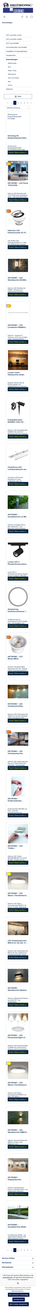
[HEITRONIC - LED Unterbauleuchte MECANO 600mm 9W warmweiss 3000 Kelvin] (18, 739)
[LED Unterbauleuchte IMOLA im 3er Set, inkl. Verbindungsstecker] (18, 928)
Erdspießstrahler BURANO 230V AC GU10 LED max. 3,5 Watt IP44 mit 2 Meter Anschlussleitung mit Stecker (17, 421)
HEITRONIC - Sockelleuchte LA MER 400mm (17, 515)
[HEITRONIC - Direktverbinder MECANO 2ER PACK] (18, 786)
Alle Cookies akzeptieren (19, 1304)
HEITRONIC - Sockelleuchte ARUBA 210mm (17, 1226)
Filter (19, 96)
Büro (9, 67)
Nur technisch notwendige (18, 1295)
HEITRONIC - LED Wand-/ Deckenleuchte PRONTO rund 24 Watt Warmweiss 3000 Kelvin (18, 1084)
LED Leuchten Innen (14, 35)
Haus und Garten (13, 78)
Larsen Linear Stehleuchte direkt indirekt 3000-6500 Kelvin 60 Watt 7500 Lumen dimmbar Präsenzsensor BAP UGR (17, 373)
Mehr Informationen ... (18, 1291)
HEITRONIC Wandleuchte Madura (17, 989)
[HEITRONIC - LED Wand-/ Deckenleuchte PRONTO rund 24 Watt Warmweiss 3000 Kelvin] (18, 1070)
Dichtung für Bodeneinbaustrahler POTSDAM (17, 137)
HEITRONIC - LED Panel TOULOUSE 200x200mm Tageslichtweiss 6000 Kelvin (18, 184)
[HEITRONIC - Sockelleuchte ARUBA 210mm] (18, 1212)
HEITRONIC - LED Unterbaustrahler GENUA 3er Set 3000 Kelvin (17, 705)
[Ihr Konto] (26, 17)
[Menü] (4, 17)
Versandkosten (8, 1277)
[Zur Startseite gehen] (18, 7)
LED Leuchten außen (14, 39)
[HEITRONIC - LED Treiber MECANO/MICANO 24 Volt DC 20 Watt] (18, 833)
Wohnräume (12, 74)
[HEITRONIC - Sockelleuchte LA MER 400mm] (18, 502)
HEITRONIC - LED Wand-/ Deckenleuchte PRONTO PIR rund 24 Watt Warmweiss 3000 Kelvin (18, 894)
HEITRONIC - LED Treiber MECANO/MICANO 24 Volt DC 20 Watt (17, 847)
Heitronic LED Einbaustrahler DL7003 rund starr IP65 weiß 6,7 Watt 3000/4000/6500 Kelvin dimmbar (18, 231)
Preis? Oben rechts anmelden (18, 153)
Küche (10, 85)
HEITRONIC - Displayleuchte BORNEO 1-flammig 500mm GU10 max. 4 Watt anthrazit (17, 1178)
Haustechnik (11, 55)
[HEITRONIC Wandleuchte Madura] (18, 975)
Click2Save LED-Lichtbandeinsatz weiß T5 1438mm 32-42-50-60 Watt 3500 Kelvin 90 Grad (18, 468)
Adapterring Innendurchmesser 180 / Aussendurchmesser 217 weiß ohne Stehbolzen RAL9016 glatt (18, 610)
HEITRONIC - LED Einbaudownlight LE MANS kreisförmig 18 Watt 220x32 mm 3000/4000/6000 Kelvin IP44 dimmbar (17, 1036)
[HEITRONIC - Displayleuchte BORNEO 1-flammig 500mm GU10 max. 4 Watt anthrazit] (18, 1165)
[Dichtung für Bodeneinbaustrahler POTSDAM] (18, 123)
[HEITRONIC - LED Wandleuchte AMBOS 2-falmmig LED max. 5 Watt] (18, 1118)
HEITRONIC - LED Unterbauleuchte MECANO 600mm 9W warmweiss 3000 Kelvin (17, 752)
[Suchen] (22, 17)
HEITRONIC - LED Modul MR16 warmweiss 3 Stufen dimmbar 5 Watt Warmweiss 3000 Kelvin (17, 658)
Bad (9, 81)
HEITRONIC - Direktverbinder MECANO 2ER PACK (16, 800)
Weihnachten (12, 63)
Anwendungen (12, 59)
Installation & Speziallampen (16, 51)
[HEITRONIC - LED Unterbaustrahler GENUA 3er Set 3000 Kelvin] (18, 691)
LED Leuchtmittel (12, 43)
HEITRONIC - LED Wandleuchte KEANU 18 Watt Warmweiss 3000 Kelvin (17, 279)
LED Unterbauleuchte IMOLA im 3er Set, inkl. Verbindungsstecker (18, 942)
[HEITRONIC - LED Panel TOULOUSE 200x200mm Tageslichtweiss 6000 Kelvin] (18, 171)
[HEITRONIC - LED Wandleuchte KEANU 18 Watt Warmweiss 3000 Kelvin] (18, 265)
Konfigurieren (19, 1299)
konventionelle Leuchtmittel (16, 47)
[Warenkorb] (31, 17)
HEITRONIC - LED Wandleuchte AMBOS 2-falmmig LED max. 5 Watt (17, 1131)
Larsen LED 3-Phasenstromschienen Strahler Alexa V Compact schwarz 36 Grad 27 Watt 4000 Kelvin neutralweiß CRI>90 (17, 563)
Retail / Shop (12, 70)
